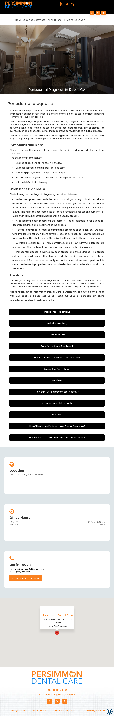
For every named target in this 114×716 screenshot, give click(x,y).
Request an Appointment (25, 578)
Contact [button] (79, 20)
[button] (20, 5)
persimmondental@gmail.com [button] (29, 569)
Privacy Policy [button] (39, 710)
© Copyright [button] (16, 710)
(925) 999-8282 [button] (23, 572)
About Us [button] (28, 20)
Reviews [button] (68, 20)
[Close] (71, 609)
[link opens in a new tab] (92, 13)
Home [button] (18, 20)
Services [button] (40, 20)
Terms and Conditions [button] (64, 710)
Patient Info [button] (55, 20)
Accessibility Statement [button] (94, 710)
